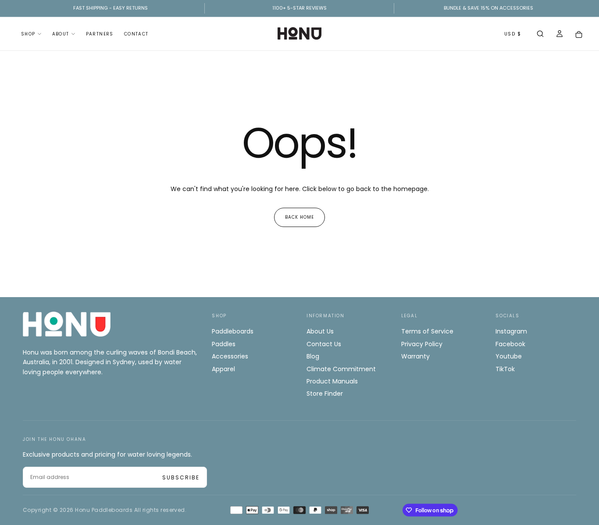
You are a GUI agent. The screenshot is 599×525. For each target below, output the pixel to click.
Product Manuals (332, 381)
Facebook (510, 344)
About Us (320, 331)
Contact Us (324, 344)
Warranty (415, 356)
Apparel (223, 369)
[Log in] (559, 35)
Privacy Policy (421, 344)
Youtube (509, 356)
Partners (100, 34)
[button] (540, 35)
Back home (299, 217)
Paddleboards (232, 331)
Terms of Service (427, 331)
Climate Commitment (341, 369)
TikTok (505, 369)
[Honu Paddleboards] (67, 324)
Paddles (223, 344)
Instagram (511, 331)
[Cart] (578, 34)
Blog (313, 356)
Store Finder (325, 393)
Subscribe (181, 477)
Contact (136, 34)
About (60, 34)
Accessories (230, 356)
